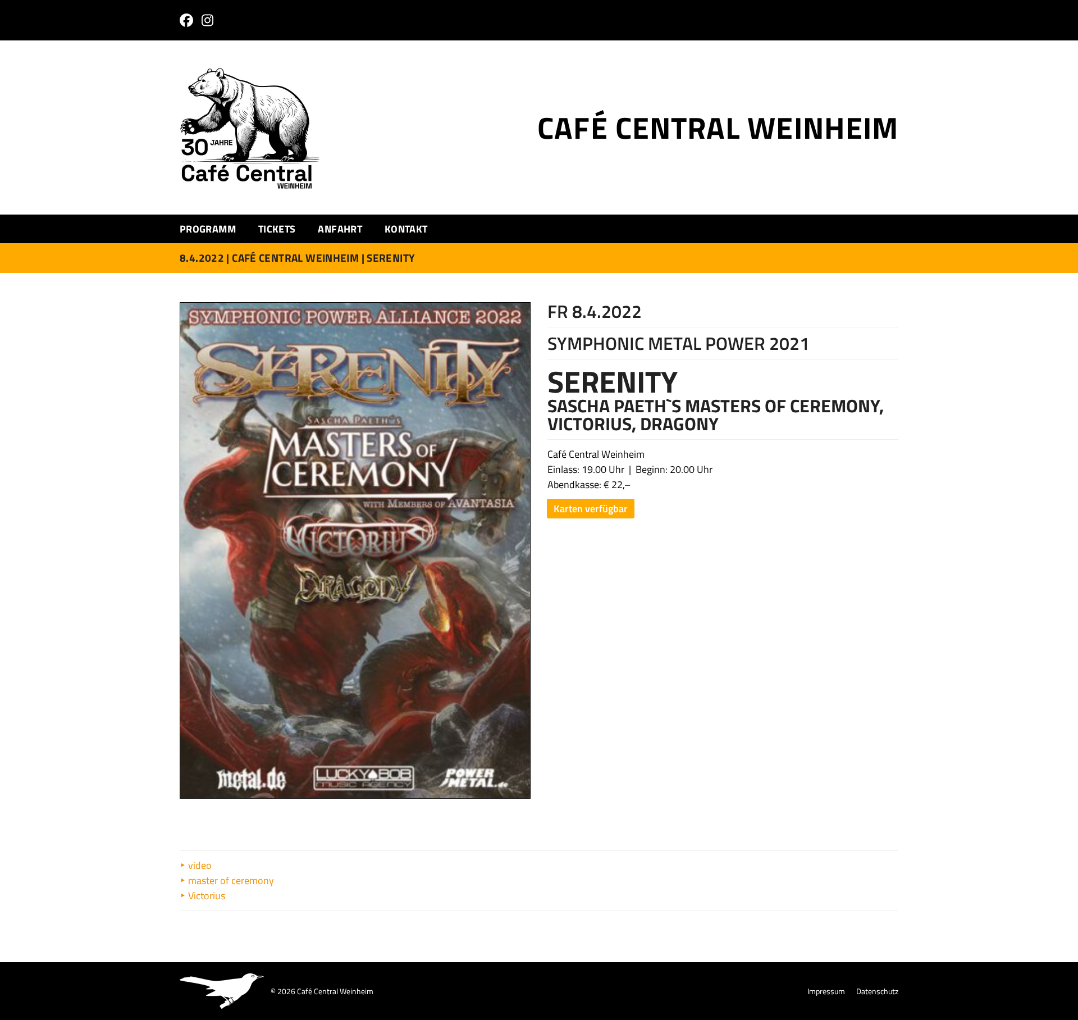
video (199, 865)
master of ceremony (230, 880)
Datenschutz (877, 991)
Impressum (826, 991)
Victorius (205, 895)
